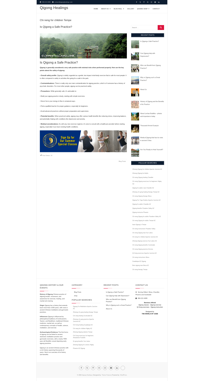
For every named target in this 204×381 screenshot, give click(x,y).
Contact (156, 9)
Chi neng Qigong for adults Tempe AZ (143, 220)
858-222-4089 (46, 2)
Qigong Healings (54, 8)
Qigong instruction (157, 307)
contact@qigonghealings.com (63, 2)
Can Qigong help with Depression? (117, 296)
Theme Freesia (106, 375)
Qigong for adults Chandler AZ (141, 204)
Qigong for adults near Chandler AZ (143, 188)
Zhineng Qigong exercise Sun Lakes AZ (144, 241)
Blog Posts (122, 161)
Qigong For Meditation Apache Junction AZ (85, 307)
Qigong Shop (142, 9)
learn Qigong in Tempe (139, 224)
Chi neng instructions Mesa (140, 257)
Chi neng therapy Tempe (139, 269)
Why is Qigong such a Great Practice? (119, 305)
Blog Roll (118, 9)
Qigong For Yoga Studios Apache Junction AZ (146, 200)
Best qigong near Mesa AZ (140, 265)
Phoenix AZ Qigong (79, 348)
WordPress (123, 375)
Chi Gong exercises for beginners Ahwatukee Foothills (83, 337)
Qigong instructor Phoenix (140, 212)
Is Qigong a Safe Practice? (56, 26)
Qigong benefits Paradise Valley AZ (143, 208)
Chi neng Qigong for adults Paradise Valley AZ (146, 216)
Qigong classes (144, 305)
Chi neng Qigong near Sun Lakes (142, 233)
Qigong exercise (155, 305)
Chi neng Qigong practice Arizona (142, 249)
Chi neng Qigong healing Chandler (142, 177)
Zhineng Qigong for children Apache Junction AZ (147, 169)
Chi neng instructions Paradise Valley (143, 228)
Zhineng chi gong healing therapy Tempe (85, 312)
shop (75, 296)
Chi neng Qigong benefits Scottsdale (143, 245)
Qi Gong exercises (143, 307)
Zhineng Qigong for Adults (140, 173)
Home (96, 9)
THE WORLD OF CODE (150, 314)
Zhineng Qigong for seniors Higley (83, 345)
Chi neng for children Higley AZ (82, 328)
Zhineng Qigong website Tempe (82, 332)
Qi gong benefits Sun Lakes (81, 341)
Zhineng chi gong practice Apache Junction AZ (83, 320)
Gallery (130, 9)
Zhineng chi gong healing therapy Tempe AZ (145, 192)
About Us (105, 9)
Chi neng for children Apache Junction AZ (145, 237)
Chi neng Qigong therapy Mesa (141, 196)
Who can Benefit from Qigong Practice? (116, 300)
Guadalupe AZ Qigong (139, 261)
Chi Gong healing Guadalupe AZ (83, 325)
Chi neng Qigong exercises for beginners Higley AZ (147, 183)
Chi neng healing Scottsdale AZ (82, 316)
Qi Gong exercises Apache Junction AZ (144, 253)
